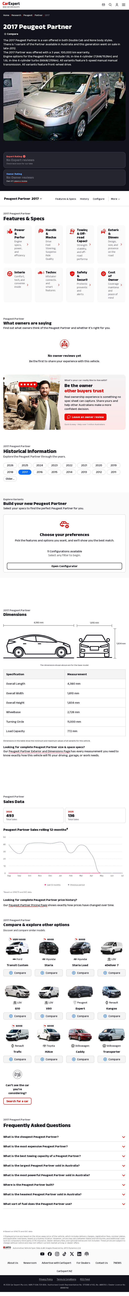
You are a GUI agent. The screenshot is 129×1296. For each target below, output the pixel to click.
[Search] (110, 4)
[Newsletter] (103, 4)
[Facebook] (50, 1254)
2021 (84, 465)
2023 (54, 465)
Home (6, 15)
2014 (69, 472)
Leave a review (20, 181)
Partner (38, 15)
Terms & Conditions (66, 1279)
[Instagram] (57, 1254)
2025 (25, 465)
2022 (69, 465)
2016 (40, 472)
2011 (113, 472)
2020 (98, 465)
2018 (10, 472)
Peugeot (28, 15)
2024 (39, 465)
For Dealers (83, 1262)
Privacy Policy (46, 1279)
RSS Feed (85, 1279)
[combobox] (37, 198)
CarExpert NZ (64, 1271)
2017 (25, 472)
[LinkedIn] (79, 1254)
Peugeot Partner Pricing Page (28, 905)
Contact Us (102, 1262)
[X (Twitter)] (72, 1254)
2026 (10, 465)
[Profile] (117, 4)
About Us (13, 1262)
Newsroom (30, 1262)
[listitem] (10, 479)
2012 (99, 472)
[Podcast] (87, 1254)
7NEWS (117, 1262)
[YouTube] (42, 1254)
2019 (114, 465)
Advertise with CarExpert (56, 1262)
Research (16, 15)
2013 (84, 472)
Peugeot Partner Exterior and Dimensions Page (39, 751)
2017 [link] (47, 15)
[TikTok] (64, 1254)
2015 (54, 472)
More (114, 198)
